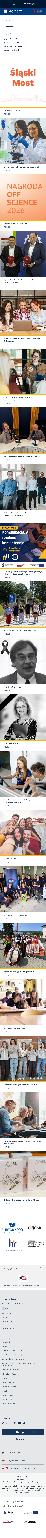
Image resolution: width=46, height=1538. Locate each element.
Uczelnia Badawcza (8, 1401)
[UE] (28, 4)
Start (5, 21)
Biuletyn (20, 1438)
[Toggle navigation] (40, 4)
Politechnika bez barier (9, 1393)
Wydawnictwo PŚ (7, 1406)
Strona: (6, 50)
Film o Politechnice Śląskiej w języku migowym (16, 1361)
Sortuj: (6, 46)
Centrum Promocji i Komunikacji (12, 1357)
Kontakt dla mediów (8, 1334)
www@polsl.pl (35, 1496)
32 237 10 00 (9, 1314)
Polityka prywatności (23, 1486)
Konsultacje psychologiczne (10, 1376)
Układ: (6, 39)
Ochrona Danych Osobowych (11, 1380)
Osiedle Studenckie (8, 1389)
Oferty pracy (5, 1384)
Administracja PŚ (7, 1344)
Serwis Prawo (6, 1397)
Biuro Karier (5, 1353)
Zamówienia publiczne (9, 1410)
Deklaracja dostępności (23, 1499)
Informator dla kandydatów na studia (13, 1365)
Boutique (20, 1445)
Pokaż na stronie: (10, 43)
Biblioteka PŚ (6, 1348)
